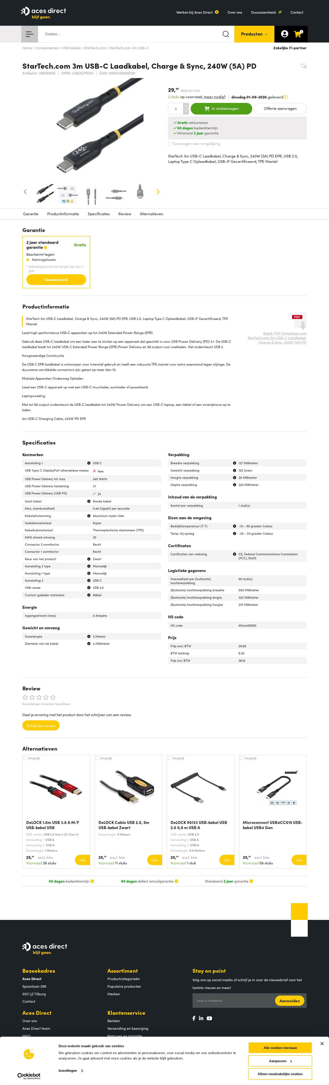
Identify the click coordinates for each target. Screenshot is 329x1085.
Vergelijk (34, 758)
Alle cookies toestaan (280, 1048)
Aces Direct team (36, 1028)
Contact (297, 12)
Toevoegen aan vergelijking (196, 143)
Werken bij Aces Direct (194, 12)
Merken (113, 993)
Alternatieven (151, 213)
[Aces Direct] (43, 13)
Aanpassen (277, 1061)
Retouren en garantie (124, 1035)
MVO (26, 1035)
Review (124, 213)
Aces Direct (36, 1012)
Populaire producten (124, 986)
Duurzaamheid (263, 12)
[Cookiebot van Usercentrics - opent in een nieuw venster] (29, 1076)
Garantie (30, 213)
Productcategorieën (123, 978)
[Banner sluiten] (322, 1043)
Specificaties (99, 213)
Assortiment (122, 970)
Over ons (235, 12)
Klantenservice (126, 1012)
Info (82, 859)
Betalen (113, 1020)
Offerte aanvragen (280, 108)
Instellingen (68, 1070)
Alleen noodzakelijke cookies (280, 1074)
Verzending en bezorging (127, 1028)
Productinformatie (63, 213)
